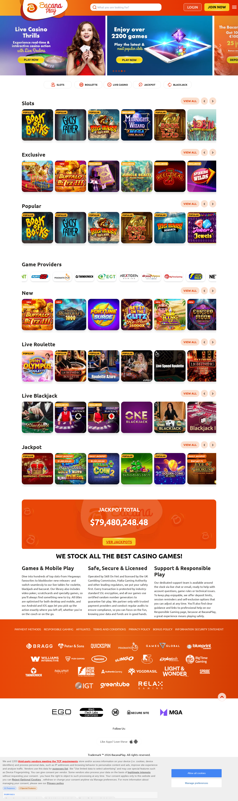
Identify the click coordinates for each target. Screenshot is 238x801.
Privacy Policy (139, 629)
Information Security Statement (199, 629)
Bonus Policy (162, 629)
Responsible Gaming (58, 629)
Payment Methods (28, 629)
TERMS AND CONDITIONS (109, 629)
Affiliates (83, 629)
